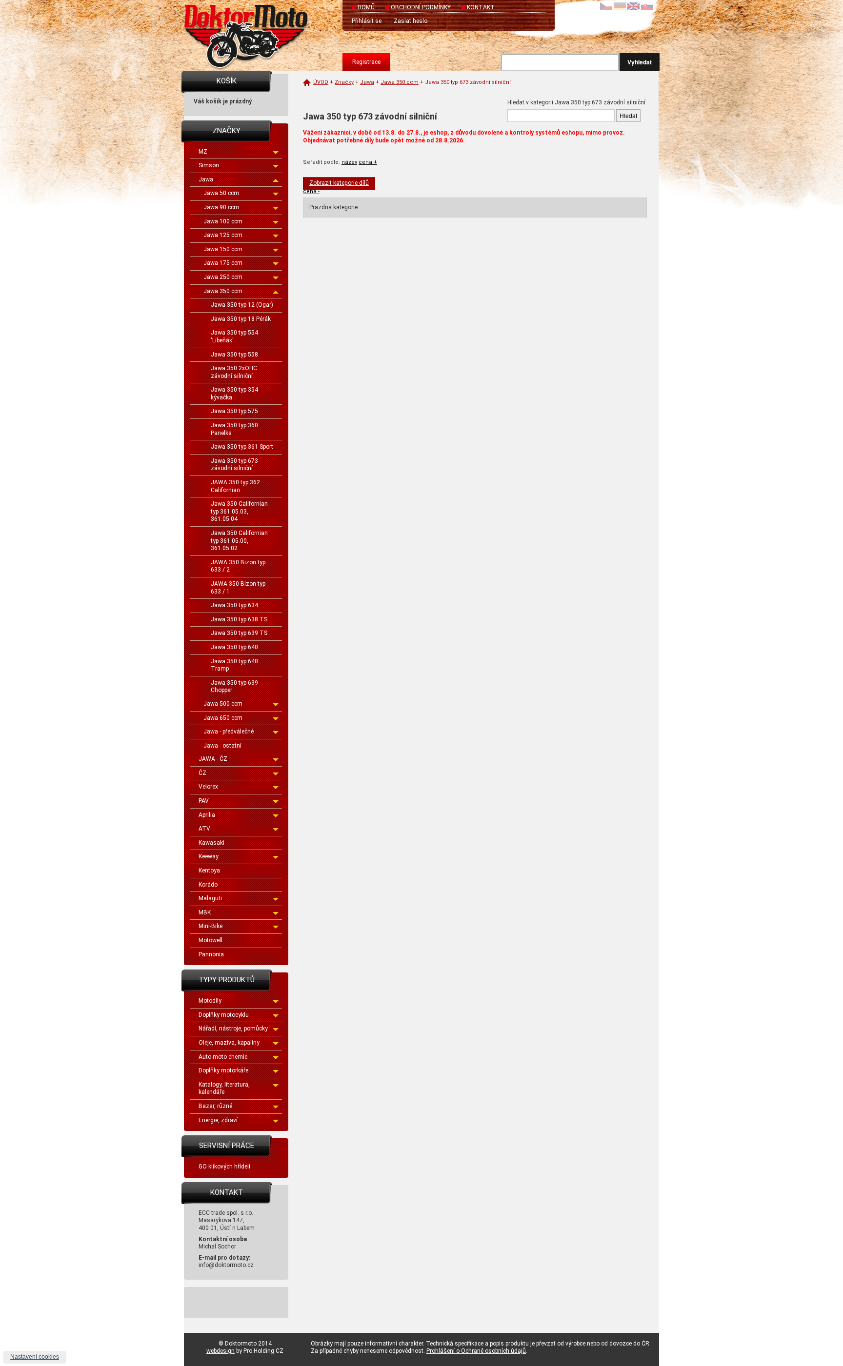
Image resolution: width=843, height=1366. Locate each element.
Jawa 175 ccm (222, 262)
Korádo (208, 884)
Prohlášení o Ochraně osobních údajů (476, 1350)
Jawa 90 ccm (221, 207)
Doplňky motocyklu (224, 1014)
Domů (366, 7)
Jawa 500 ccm (222, 703)
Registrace (366, 62)
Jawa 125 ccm (222, 235)
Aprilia (207, 815)
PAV (204, 800)
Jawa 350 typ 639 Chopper (234, 686)
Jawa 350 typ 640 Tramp (234, 665)
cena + (368, 162)
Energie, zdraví (218, 1120)
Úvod (320, 82)
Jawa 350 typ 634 (234, 605)
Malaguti (210, 898)
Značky (344, 82)
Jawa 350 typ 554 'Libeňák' (234, 336)
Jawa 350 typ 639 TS (239, 633)
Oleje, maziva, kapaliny (229, 1042)
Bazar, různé (215, 1106)
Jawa (206, 179)
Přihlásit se (366, 21)
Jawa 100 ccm (222, 221)
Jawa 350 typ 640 (234, 647)
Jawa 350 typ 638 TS (239, 619)
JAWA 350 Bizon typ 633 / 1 (238, 587)
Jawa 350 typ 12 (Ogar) (242, 304)
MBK (205, 912)
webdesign (220, 1350)
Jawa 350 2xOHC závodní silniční (234, 372)
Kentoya (209, 870)
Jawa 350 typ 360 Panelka (234, 429)
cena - (311, 191)
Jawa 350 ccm (222, 291)
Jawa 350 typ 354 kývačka (234, 393)
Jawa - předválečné (228, 731)
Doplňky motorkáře (223, 1070)
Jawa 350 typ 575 (234, 411)
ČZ (202, 773)
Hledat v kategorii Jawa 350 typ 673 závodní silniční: (577, 102)
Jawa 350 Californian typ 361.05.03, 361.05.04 (239, 511)
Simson (209, 165)
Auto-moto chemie (223, 1056)
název (349, 162)
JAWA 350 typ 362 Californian (235, 486)
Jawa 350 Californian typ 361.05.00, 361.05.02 (239, 541)
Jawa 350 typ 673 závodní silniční (234, 464)
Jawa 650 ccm (222, 717)
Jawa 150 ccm (222, 249)
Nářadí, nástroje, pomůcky (233, 1028)
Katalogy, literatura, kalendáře (224, 1088)
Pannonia (211, 954)
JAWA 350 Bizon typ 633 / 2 (238, 566)
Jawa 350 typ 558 (234, 354)
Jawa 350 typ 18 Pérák (241, 319)
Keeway (209, 856)
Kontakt (481, 7)
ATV (204, 828)
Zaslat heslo (410, 21)
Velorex (208, 786)
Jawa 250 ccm (222, 277)
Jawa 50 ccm (221, 193)
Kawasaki (211, 842)
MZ (203, 151)
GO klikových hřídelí (224, 1166)
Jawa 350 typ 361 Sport (242, 446)
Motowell (210, 940)
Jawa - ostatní (222, 745)
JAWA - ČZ (213, 758)
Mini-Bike (210, 926)
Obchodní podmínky (421, 7)
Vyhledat (639, 62)
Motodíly (210, 1000)
